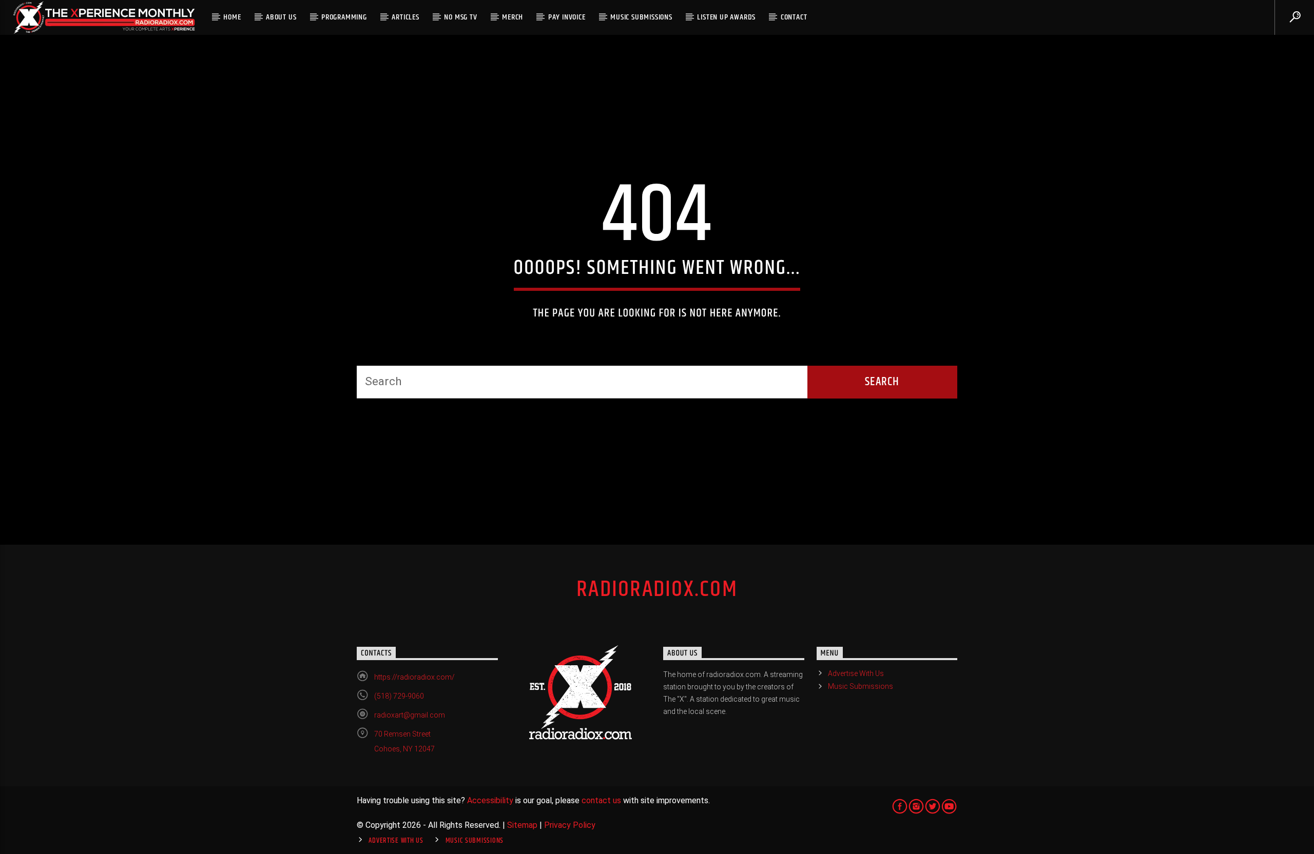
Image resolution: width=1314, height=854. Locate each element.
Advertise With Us (856, 673)
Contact (794, 17)
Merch (512, 17)
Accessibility (490, 800)
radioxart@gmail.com (409, 715)
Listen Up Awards (726, 17)
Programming (344, 17)
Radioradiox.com (657, 589)
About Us (281, 17)
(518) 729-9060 (399, 696)
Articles (405, 17)
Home (232, 17)
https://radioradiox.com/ (414, 677)
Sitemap (522, 825)
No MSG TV (460, 17)
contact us (601, 800)
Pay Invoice (567, 17)
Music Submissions (641, 17)
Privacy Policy (569, 825)
